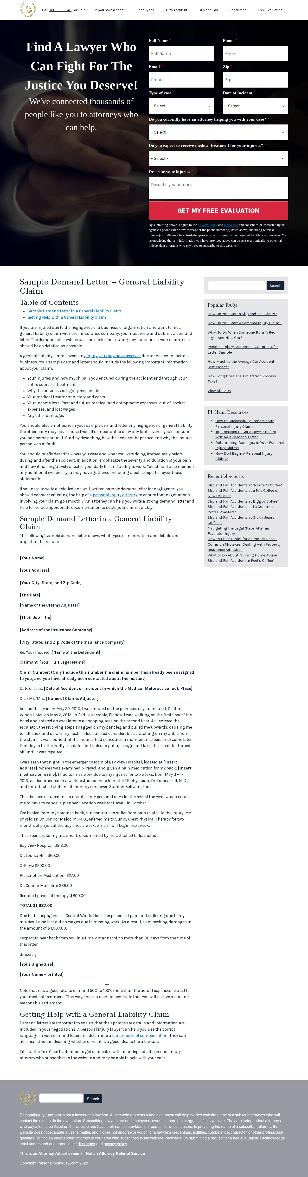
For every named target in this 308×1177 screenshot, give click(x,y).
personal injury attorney (115, 494)
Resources (237, 10)
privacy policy (207, 225)
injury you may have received (113, 355)
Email (154, 66)
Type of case (160, 93)
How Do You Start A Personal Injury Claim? (245, 323)
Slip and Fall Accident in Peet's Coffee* (241, 560)
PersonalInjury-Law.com (40, 1115)
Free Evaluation (270, 10)
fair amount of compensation (139, 1035)
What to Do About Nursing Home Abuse (242, 555)
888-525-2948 (60, 10)
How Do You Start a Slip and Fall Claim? (242, 313)
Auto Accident (176, 10)
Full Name (158, 40)
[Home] (28, 10)
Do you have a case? (109, 10)
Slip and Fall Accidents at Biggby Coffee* (243, 501)
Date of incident (237, 93)
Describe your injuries (169, 171)
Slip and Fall (208, 10)
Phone (228, 40)
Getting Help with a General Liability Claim (66, 317)
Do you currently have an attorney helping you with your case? (207, 119)
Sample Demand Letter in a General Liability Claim (74, 311)
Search (275, 285)
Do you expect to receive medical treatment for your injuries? (206, 145)
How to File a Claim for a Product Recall (242, 539)
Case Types (145, 10)
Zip (226, 66)
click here (173, 1138)
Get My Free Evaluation (218, 210)
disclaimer (231, 225)
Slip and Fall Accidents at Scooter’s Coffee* (245, 485)
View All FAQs (219, 390)
